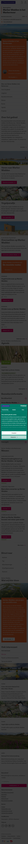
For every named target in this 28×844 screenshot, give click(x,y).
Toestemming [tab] (5, 409)
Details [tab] (14, 409)
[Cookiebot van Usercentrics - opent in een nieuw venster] (20, 406)
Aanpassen (13, 437)
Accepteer (14, 433)
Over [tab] (23, 409)
